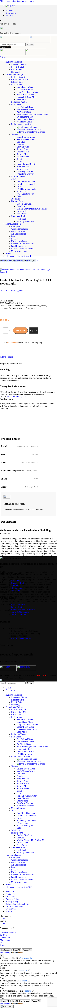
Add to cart (20, 330)
